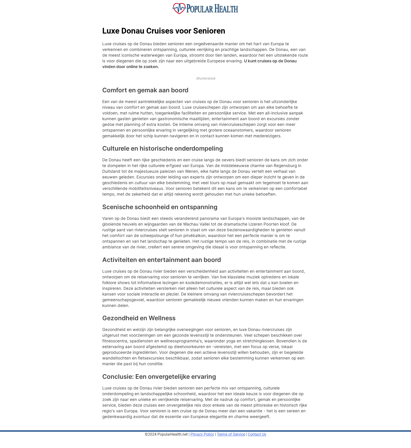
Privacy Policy (202, 434)
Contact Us (257, 434)
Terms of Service (231, 434)
